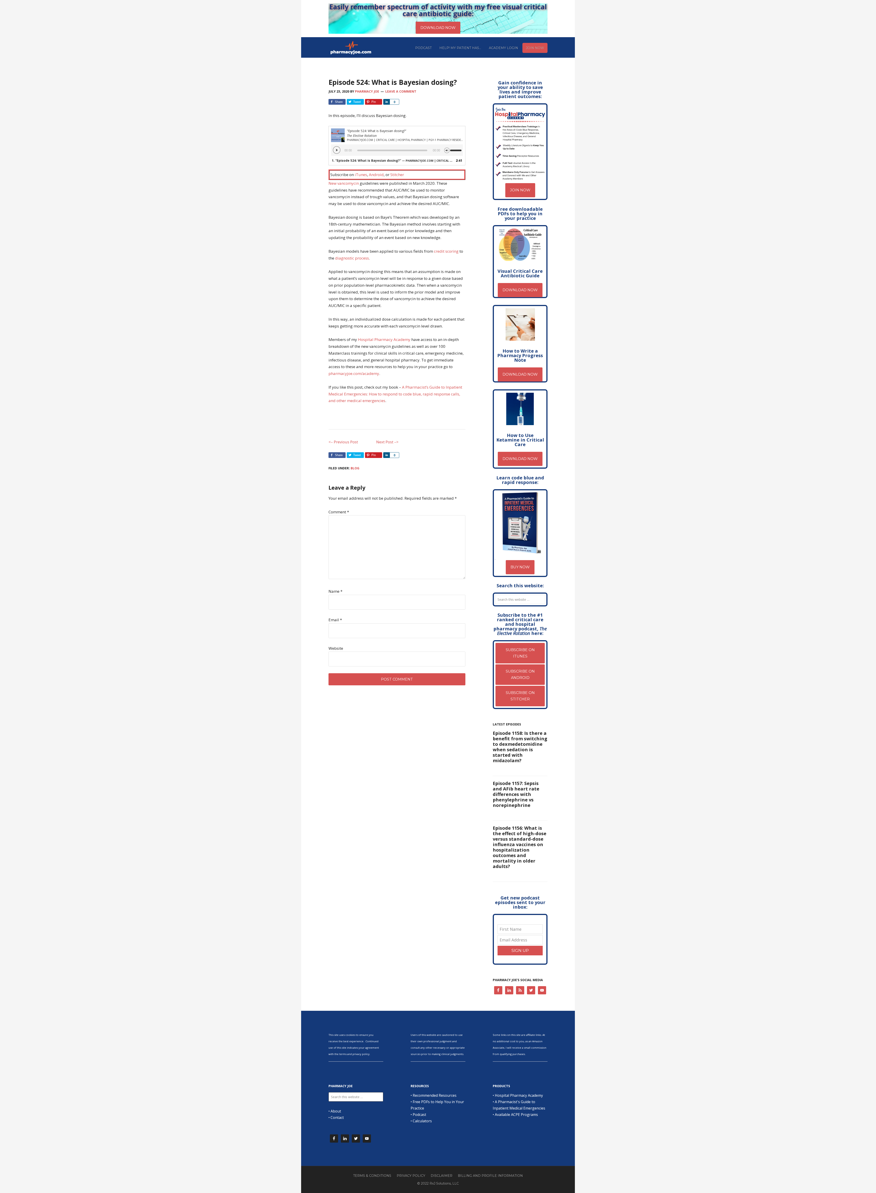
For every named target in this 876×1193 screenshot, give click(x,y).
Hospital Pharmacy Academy (384, 339)
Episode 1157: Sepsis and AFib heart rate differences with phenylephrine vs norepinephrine (516, 794)
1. (392, 160)
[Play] (337, 150)
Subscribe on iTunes (520, 653)
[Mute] (447, 149)
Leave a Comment (400, 91)
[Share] (386, 102)
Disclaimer (441, 1176)
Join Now (520, 190)
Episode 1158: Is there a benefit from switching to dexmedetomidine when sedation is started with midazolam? (520, 747)
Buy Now (520, 567)
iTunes (361, 174)
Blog (355, 468)
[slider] (456, 148)
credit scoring (446, 251)
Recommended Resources (434, 1095)
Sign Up (520, 950)
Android (376, 174)
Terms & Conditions (372, 1176)
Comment (338, 512)
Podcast (419, 1114)
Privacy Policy (411, 1176)
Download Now (520, 290)
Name (335, 591)
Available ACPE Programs (516, 1114)
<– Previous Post (343, 441)
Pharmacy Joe (351, 47)
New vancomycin (343, 183)
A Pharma (411, 387)
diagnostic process (352, 258)
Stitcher (397, 174)
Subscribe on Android (520, 674)
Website (335, 648)
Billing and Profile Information (490, 1176)
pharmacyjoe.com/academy (353, 373)
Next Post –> (387, 441)
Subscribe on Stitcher (520, 696)
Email (335, 619)
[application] (397, 150)
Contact (337, 1117)
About (336, 1111)
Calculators (422, 1120)
